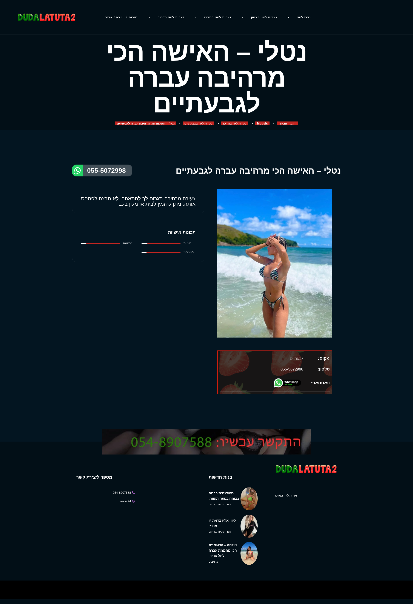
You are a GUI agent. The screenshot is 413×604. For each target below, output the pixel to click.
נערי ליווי (304, 17)
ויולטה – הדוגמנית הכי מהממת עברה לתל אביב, (223, 550)
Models (262, 123)
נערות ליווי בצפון (264, 17)
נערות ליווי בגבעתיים (198, 123)
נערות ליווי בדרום (170, 17)
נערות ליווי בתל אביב (121, 17)
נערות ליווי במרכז (217, 17)
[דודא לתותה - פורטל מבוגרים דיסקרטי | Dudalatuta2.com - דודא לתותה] (46, 17)
